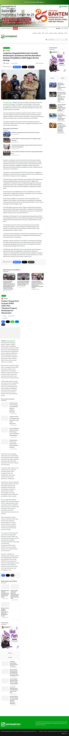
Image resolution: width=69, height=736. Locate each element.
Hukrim (51, 33)
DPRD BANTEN (60, 33)
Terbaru (63, 78)
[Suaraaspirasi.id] (9, 36)
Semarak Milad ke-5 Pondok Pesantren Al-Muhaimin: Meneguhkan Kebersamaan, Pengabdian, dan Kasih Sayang (37, 284)
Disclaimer (65, 731)
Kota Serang (6, 48)
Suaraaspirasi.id (7, 102)
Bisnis (43, 33)
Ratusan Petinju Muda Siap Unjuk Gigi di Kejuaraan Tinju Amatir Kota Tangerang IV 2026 (62, 97)
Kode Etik (60, 731)
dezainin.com (33, 731)
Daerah (39, 33)
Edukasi (55, 33)
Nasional (35, 33)
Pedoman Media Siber (53, 731)
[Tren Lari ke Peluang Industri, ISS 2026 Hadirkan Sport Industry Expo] (53, 115)
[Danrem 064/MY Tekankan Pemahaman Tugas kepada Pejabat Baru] (7, 153)
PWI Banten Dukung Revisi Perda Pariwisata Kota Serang (25, 132)
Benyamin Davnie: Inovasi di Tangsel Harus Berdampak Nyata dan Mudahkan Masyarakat (62, 128)
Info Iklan (45, 731)
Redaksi (7, 63)
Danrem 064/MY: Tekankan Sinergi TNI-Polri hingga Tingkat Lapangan (62, 107)
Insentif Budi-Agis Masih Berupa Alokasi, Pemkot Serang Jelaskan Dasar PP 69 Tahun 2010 (23, 283)
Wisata (66, 33)
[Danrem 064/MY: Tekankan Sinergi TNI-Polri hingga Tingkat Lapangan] (7, 140)
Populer (52, 78)
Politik (46, 33)
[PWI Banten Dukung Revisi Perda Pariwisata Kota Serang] (7, 134)
